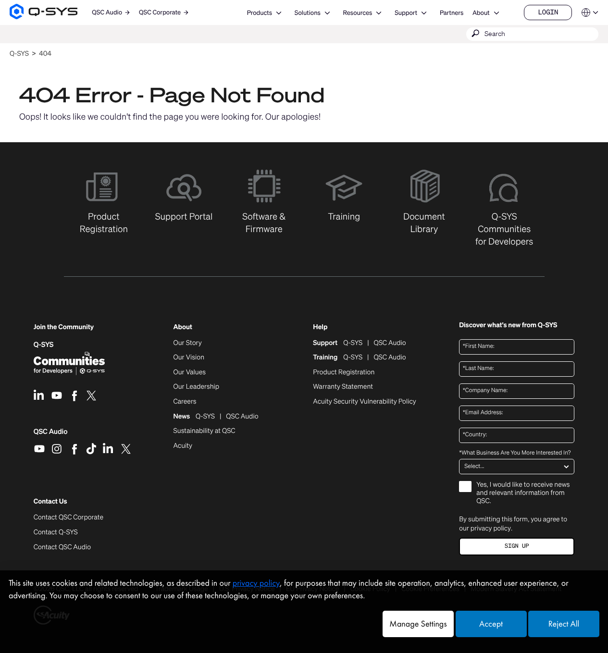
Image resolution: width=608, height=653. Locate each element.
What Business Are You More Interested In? (515, 453)
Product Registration (343, 372)
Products (259, 13)
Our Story (188, 343)
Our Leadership (197, 387)
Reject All (563, 623)
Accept (491, 623)
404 (45, 53)
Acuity (183, 446)
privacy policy (491, 528)
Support (406, 13)
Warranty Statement (343, 387)
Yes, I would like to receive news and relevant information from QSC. (523, 493)
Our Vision (189, 357)
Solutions (308, 13)
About (481, 13)
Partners (451, 13)
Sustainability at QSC (205, 431)
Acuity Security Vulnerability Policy (364, 402)
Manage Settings (418, 623)
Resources (357, 13)
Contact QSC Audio (62, 547)
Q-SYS (19, 53)
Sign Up (517, 546)
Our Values (190, 372)
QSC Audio (51, 435)
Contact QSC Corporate (68, 517)
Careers (185, 402)
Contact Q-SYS (56, 532)
